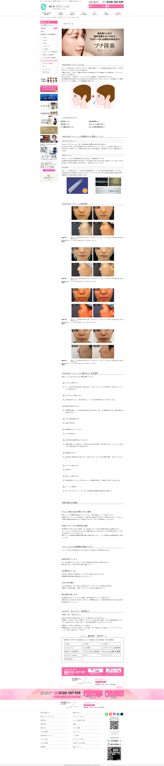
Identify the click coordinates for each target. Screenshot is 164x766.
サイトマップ (76, 731)
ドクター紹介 (44, 739)
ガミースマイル (69, 647)
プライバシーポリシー (79, 716)
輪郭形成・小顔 (62, 17)
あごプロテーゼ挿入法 (71, 655)
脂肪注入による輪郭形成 (71, 651)
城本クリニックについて (47, 716)
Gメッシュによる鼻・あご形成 (111, 651)
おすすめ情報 (83, 14)
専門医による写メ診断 (79, 743)
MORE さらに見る (89, 705)
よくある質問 (106, 14)
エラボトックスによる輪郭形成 (111, 647)
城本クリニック (77, 747)
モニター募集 (76, 728)
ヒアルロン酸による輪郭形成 (92, 651)
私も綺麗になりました (82, 640)
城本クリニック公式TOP (45, 17)
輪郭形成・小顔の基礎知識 (106, 640)
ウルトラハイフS (107, 655)
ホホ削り (105, 644)
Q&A (96, 640)
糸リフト (86, 655)
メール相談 (76, 735)
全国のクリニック (118, 14)
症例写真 (61, 14)
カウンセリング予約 (78, 739)
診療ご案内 (47, 14)
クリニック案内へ (101, 682)
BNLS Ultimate (69, 659)
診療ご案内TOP (45, 712)
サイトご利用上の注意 (79, 720)
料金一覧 (94, 14)
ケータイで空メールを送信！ (114, 731)
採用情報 (43, 747)
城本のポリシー (77, 712)
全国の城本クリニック (47, 735)
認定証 (74, 724)
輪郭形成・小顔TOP (96, 636)
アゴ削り (67, 644)
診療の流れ (72, 14)
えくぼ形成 (87, 647)
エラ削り (86, 644)
